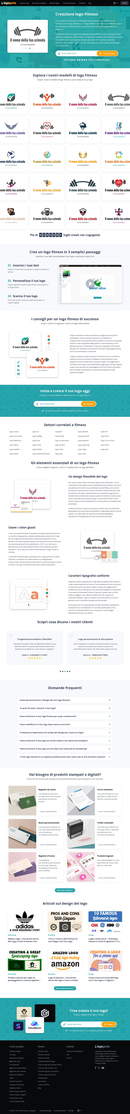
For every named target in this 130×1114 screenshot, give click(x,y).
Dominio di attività (44, 1055)
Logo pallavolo (83, 432)
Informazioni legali (45, 1111)
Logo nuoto (59, 449)
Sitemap (71, 1111)
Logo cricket (36, 445)
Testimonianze (43, 1078)
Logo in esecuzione (62, 440)
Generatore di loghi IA (39, 3)
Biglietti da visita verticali (17, 1071)
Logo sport (104, 449)
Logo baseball (14, 449)
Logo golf (58, 432)
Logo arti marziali (15, 436)
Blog (89, 3)
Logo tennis (104, 436)
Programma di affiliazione (74, 1051)
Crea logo (12, 1055)
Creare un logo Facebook (17, 1091)
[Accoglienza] (8, 3)
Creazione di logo (15, 1051)
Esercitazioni (42, 1081)
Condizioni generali (60, 1111)
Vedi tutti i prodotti (15, 1081)
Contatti (69, 1058)
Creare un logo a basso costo (47, 1068)
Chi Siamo (82, 3)
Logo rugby (82, 449)
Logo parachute (83, 436)
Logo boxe (36, 440)
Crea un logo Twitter (16, 1098)
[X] (99, 1068)
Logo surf (104, 432)
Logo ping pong (83, 445)
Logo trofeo (104, 445)
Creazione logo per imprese (47, 1075)
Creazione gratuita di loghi (46, 1061)
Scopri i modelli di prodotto (48, 811)
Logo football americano (41, 454)
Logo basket (13, 454)
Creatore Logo (24, 3)
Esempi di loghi (43, 1051)
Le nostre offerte (43, 1085)
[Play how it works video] (90, 283)
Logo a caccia (14, 432)
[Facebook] (95, 1068)
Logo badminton (15, 440)
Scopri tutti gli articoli (64, 988)
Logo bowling (37, 436)
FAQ (67, 1055)
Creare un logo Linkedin (17, 1101)
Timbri (11, 1078)
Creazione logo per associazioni (48, 1071)
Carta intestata (14, 1065)
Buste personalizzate (16, 1075)
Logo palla (58, 454)
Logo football (37, 449)
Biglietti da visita (14, 1061)
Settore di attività (43, 1058)
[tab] (23, 48)
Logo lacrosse (60, 445)
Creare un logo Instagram (17, 1095)
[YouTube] (103, 1068)
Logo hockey (59, 436)
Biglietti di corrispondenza (17, 1068)
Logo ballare (13, 445)
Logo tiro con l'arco (107, 440)
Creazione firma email (16, 1085)
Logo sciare (82, 454)
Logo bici (35, 432)
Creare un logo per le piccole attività (49, 1065)
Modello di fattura (15, 1088)
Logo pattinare (83, 440)
